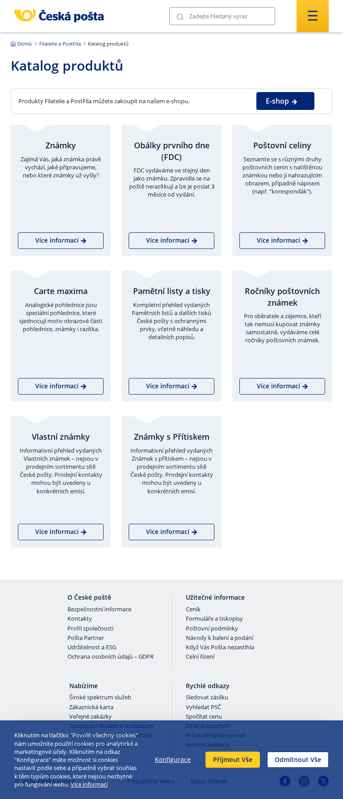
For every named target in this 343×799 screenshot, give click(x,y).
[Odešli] (180, 16)
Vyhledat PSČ (203, 707)
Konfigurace (173, 759)
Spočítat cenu (204, 716)
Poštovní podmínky (212, 628)
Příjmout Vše (232, 759)
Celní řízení (200, 656)
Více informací (89, 784)
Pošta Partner (85, 638)
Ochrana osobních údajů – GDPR (110, 656)
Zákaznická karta (91, 707)
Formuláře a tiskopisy (214, 618)
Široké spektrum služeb (100, 697)
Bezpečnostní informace (99, 609)
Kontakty (79, 618)
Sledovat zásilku (207, 697)
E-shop (277, 101)
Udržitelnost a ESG (91, 647)
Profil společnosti (90, 628)
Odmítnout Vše (298, 759)
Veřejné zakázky (90, 716)
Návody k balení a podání (219, 638)
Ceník (193, 609)
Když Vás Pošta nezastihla (220, 647)
